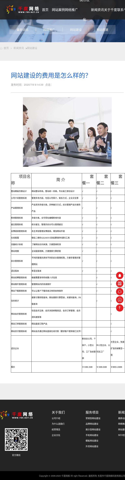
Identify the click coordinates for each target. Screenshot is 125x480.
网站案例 (58, 9)
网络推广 (71, 9)
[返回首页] (119, 299)
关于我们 (58, 412)
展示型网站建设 (93, 429)
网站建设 (32, 48)
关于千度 (110, 9)
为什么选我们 (58, 423)
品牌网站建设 (92, 423)
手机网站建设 (92, 435)
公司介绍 (56, 418)
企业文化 (56, 435)
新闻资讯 (97, 9)
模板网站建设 (92, 440)
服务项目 (92, 412)
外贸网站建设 (92, 446)
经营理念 (56, 429)
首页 (45, 9)
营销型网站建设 (93, 418)
